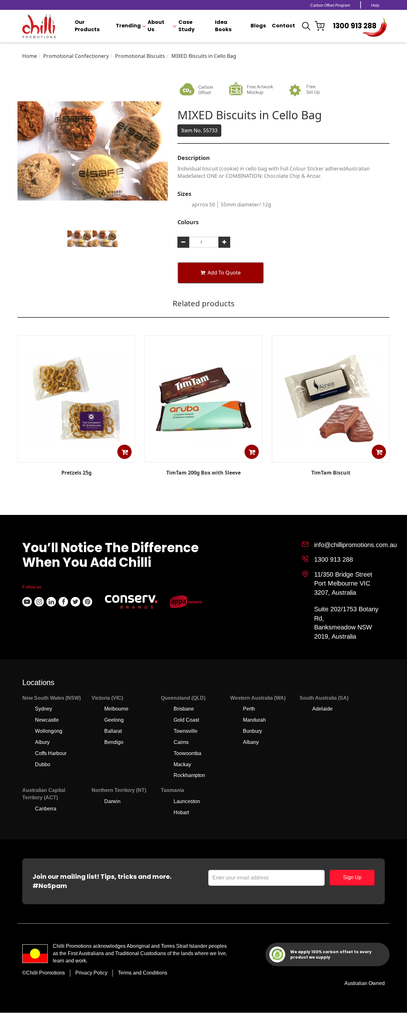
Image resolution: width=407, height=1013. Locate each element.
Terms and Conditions (142, 972)
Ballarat (113, 731)
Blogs (258, 25)
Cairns (181, 742)
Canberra (45, 808)
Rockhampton (189, 775)
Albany (251, 742)
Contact (283, 25)
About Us (156, 26)
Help (375, 5)
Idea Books (223, 26)
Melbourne (116, 708)
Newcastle (47, 720)
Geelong (114, 720)
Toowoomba (187, 753)
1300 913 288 (354, 26)
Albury (42, 742)
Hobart (181, 812)
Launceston (187, 801)
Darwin (112, 801)
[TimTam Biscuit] (330, 457)
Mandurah (254, 720)
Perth (249, 708)
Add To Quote (224, 272)
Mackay (182, 764)
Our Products (87, 26)
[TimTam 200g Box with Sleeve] (203, 457)
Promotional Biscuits (140, 55)
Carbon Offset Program (330, 5)
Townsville (185, 731)
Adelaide (322, 708)
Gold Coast (186, 720)
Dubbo (42, 764)
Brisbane (184, 708)
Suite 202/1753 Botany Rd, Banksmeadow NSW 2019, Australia (346, 623)
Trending (128, 25)
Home (29, 55)
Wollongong (48, 731)
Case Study (186, 26)
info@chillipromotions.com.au (355, 544)
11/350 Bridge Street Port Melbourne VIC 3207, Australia (343, 583)
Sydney (43, 708)
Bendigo (113, 742)
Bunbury (252, 731)
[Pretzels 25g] (76, 457)
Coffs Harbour (50, 753)
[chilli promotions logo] (39, 26)
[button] (124, 452)
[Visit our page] (27, 602)
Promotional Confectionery (76, 55)
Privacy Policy (91, 972)
